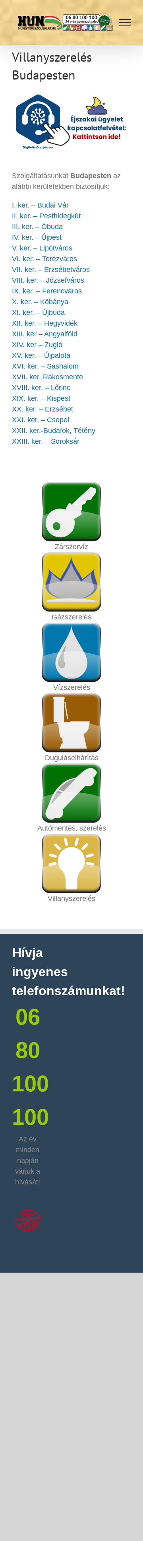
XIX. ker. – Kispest (41, 398)
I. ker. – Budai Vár (40, 205)
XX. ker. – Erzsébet (42, 409)
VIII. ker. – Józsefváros (48, 280)
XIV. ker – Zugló (37, 345)
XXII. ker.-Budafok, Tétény (53, 431)
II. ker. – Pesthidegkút (46, 216)
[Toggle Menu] (125, 22)
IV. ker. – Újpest (37, 237)
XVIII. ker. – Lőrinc (41, 388)
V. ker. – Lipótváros (42, 248)
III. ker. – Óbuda (37, 227)
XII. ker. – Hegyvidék (44, 323)
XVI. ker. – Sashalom (45, 366)
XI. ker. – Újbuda (38, 312)
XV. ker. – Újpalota (41, 355)
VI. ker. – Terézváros (44, 259)
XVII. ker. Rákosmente (47, 377)
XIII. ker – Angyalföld (44, 334)
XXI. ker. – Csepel (40, 420)
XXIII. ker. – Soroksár (45, 441)
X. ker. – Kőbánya (40, 302)
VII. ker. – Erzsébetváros (51, 270)
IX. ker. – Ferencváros (47, 291)
